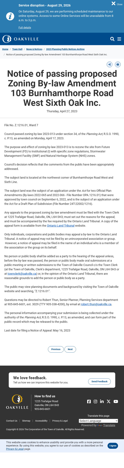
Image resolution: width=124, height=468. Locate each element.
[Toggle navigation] (118, 39)
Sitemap (26, 420)
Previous (55, 349)
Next (70, 349)
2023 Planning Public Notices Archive (65, 49)
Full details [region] (25, 27)
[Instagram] (95, 401)
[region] (117, 3)
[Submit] (112, 39)
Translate (109, 425)
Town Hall (17, 49)
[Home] (20, 39)
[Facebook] (89, 401)
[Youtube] (116, 401)
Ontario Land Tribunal (60, 225)
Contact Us (11, 420)
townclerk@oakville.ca (22, 273)
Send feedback (99, 381)
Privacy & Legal (60, 420)
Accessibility (41, 420)
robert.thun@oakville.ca (96, 304)
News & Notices (34, 49)
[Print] (118, 64)
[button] (109, 64)
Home (5, 49)
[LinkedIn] (102, 401)
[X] (109, 401)
